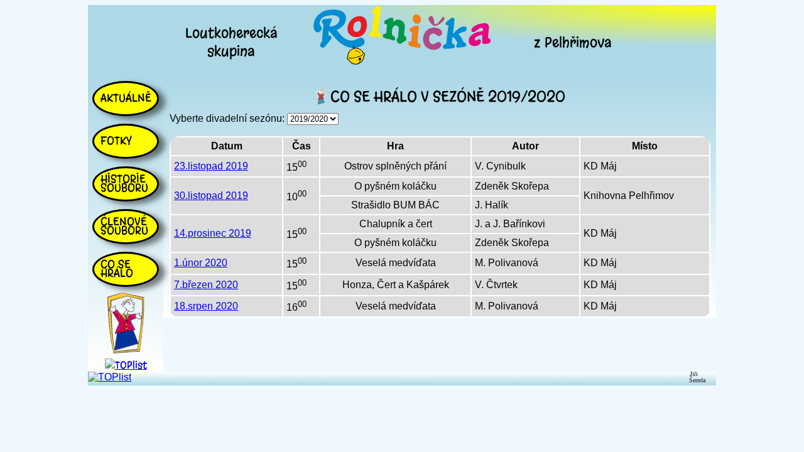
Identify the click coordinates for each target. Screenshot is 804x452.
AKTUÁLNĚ (125, 97)
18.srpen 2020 (206, 306)
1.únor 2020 (200, 262)
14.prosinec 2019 (212, 233)
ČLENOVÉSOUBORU (124, 226)
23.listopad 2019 (211, 166)
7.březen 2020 (206, 284)
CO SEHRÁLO (116, 269)
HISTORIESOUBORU (124, 183)
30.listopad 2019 (211, 195)
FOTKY (116, 140)
